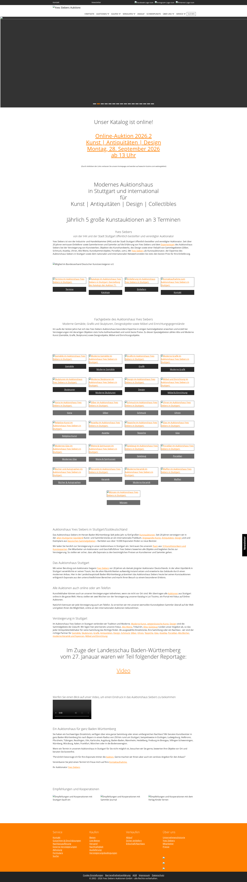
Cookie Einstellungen (93, 875)
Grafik (96, 633)
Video (123, 670)
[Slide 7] (117, 103)
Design (178, 537)
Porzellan (172, 633)
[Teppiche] (141, 423)
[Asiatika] (105, 423)
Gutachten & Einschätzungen (67, 840)
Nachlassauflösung (62, 843)
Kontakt (56, 837)
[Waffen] (177, 470)
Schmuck (125, 633)
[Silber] (105, 403)
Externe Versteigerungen (65, 846)
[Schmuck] (141, 403)
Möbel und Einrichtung (96, 636)
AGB (135, 875)
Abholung (57, 849)
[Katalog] (105, 281)
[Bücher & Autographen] (69, 471)
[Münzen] (123, 493)
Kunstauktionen (147, 534)
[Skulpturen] (69, 380)
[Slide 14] (144, 103)
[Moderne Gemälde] (105, 358)
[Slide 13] (140, 103)
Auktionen (173, 593)
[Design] (141, 380)
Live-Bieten (94, 840)
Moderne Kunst (138, 623)
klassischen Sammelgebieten (81, 541)
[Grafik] (141, 357)
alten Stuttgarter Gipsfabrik (70, 537)
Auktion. (110, 756)
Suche (56, 856)
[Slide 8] (121, 103)
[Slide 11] (133, 103)
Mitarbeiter (168, 843)
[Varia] (69, 403)
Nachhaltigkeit (96, 846)
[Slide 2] (98, 103)
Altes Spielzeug (150, 626)
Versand (93, 843)
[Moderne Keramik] (141, 471)
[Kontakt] (177, 281)
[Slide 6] (113, 103)
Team (155, 546)
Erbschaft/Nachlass (135, 843)
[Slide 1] (94, 103)
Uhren (140, 633)
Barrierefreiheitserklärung (118, 875)
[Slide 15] (148, 103)
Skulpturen (87, 633)
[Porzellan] (177, 447)
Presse (166, 846)
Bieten (92, 837)
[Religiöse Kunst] (69, 425)
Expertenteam (168, 244)
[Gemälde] (69, 357)
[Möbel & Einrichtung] (177, 382)
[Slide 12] (137, 103)
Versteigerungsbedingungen (103, 853)
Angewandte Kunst (151, 537)
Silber (133, 633)
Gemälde (76, 633)
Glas (156, 633)
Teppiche (149, 633)
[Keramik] (105, 470)
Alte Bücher (183, 633)
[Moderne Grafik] (177, 358)
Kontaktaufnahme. (118, 762)
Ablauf (129, 837)
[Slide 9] (125, 103)
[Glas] (177, 423)
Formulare (58, 853)
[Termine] (69, 280)
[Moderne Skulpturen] (105, 382)
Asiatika (163, 633)
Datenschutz (158, 875)
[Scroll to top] (241, 876)
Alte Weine (127, 626)
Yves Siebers (138, 250)
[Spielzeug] (141, 447)
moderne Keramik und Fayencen (68, 636)
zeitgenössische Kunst (158, 623)
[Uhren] (177, 403)
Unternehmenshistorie (174, 837)
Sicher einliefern (134, 840)
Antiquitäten (168, 537)
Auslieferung (95, 849)
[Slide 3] (102, 103)
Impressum (144, 875)
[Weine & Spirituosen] (105, 448)
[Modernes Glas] (69, 448)
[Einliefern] (141, 280)
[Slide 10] (129, 103)
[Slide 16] (152, 103)
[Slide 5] (110, 103)
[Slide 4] (106, 103)
